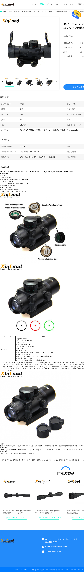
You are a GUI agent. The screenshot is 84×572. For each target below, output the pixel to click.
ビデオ (50, 4)
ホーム (34, 4)
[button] (5, 498)
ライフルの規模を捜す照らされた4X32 (19, 460)
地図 (33, 570)
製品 (42, 4)
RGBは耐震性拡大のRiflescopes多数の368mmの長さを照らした (48, 512)
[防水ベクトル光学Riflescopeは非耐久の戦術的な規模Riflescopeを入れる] (17, 494)
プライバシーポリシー (23, 570)
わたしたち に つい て (65, 4)
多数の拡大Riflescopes (22, 11)
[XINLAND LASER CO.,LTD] (7, 4)
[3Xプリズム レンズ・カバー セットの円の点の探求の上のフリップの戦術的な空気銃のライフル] (29, 47)
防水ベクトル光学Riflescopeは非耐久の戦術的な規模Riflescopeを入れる (17, 512)
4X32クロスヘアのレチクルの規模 (49, 460)
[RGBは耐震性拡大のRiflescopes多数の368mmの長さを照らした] (49, 494)
